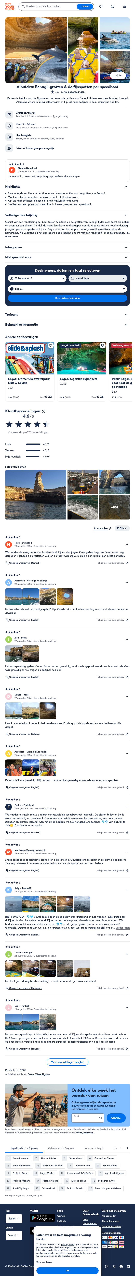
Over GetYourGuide (90, 1221)
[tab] (24, 1148)
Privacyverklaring (84, 1132)
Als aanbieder (109, 1216)
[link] (29, 372)
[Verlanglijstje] (100, 6)
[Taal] (112, 6)
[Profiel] (124, 6)
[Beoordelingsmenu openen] (127, 544)
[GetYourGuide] (9, 6)
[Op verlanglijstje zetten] (51, 345)
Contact (61, 1216)
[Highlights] (126, 186)
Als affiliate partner (111, 1226)
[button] (68, 92)
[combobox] (48, 6)
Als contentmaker (111, 1221)
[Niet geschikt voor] (126, 257)
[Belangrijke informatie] (126, 324)
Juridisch (61, 1221)
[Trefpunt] (126, 314)
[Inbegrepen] (126, 247)
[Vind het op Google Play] (42, 1218)
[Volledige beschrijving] (126, 215)
